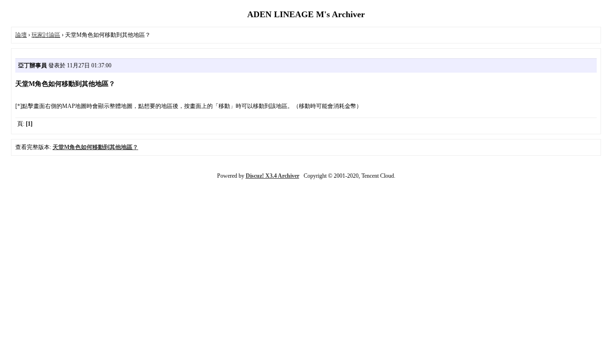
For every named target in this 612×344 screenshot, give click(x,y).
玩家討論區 (46, 35)
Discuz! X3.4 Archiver (272, 175)
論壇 (21, 35)
